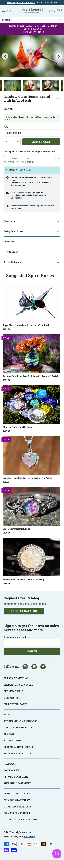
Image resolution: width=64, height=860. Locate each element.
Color (6, 127)
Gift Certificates (15, 704)
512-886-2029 (35, 29)
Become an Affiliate (17, 753)
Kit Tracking (13, 740)
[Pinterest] (34, 666)
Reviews (9, 734)
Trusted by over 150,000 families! (25, 26)
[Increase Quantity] (17, 141)
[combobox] (32, 20)
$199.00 (6, 329)
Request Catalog (24, 611)
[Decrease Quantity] (6, 141)
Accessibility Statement (21, 819)
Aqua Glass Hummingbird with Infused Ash (26, 325)
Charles (27, 170)
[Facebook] (43, 666)
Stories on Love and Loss (20, 721)
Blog (7, 714)
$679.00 (6, 380)
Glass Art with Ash (17, 678)
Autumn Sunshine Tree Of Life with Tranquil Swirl (30, 376)
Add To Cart (41, 141)
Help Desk (10, 763)
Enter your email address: (17, 637)
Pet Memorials (14, 691)
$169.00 (6, 583)
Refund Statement (16, 776)
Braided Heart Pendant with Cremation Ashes (27, 478)
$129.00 (6, 533)
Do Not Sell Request (17, 813)
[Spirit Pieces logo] (32, 10)
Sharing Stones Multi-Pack (17, 427)
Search (5, 16)
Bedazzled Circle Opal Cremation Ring (23, 579)
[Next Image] (59, 56)
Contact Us (11, 770)
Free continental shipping (21, 193)
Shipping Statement (17, 783)
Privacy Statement (17, 800)
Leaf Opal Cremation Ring (16, 528)
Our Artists (12, 697)
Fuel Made (29, 836)
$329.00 (6, 431)
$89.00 (6, 482)
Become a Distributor (18, 747)
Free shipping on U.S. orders (21, 2)
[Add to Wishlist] (57, 98)
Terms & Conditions (17, 793)
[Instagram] (25, 666)
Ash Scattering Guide (18, 727)
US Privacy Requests (17, 806)
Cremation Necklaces (18, 684)
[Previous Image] (5, 56)
